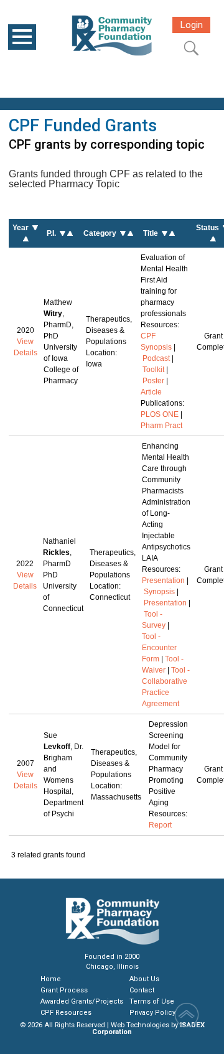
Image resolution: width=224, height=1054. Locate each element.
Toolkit (153, 369)
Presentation (163, 580)
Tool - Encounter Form (159, 647)
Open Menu (22, 37)
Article (151, 392)
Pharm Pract (161, 425)
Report (160, 825)
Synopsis (159, 591)
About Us (144, 979)
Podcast (156, 358)
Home (50, 979)
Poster (153, 380)
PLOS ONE (160, 414)
